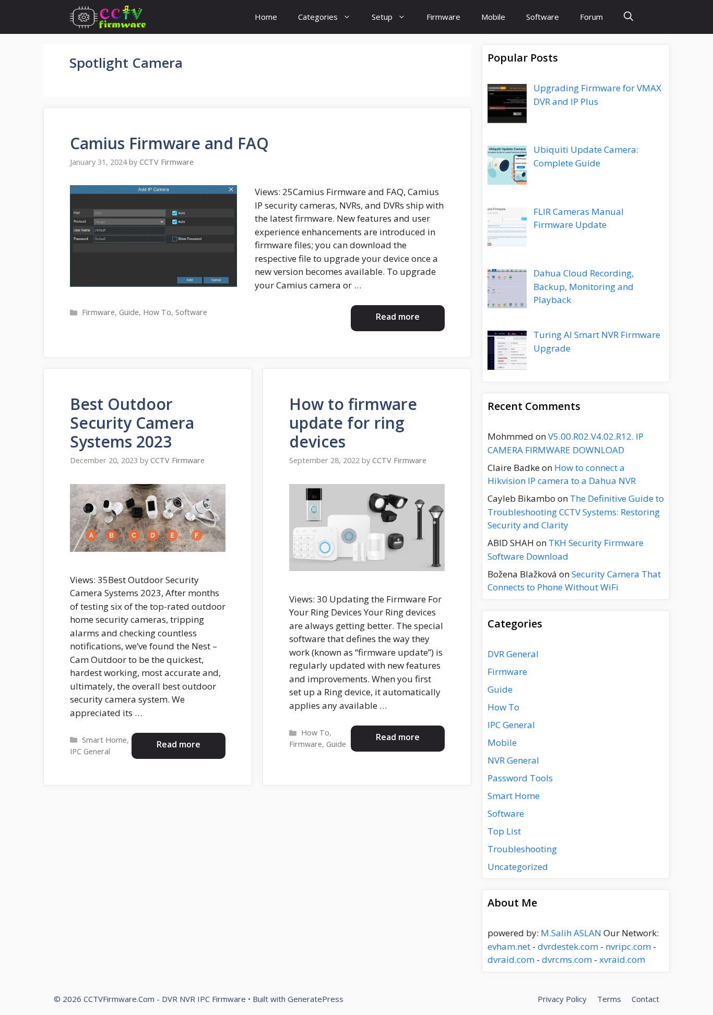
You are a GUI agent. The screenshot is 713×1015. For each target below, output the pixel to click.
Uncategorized (518, 867)
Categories (318, 16)
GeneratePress (315, 999)
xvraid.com (622, 959)
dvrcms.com (567, 959)
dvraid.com (511, 959)
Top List (504, 831)
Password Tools (520, 778)
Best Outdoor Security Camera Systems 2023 (132, 422)
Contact (645, 999)
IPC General (90, 751)
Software (542, 16)
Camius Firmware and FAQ (169, 143)
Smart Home (104, 740)
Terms (609, 999)
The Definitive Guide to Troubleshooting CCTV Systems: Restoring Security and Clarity (576, 511)
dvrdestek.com (568, 946)
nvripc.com (628, 946)
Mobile (493, 16)
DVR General (513, 654)
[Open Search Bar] (628, 17)
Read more (398, 316)
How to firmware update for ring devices (353, 422)
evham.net (509, 946)
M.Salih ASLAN (571, 933)
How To (157, 312)
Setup (382, 16)
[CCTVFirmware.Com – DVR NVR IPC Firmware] (107, 17)
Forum (591, 16)
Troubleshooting (522, 849)
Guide (129, 312)
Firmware (443, 16)
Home (266, 16)
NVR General (513, 760)
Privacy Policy (562, 999)
